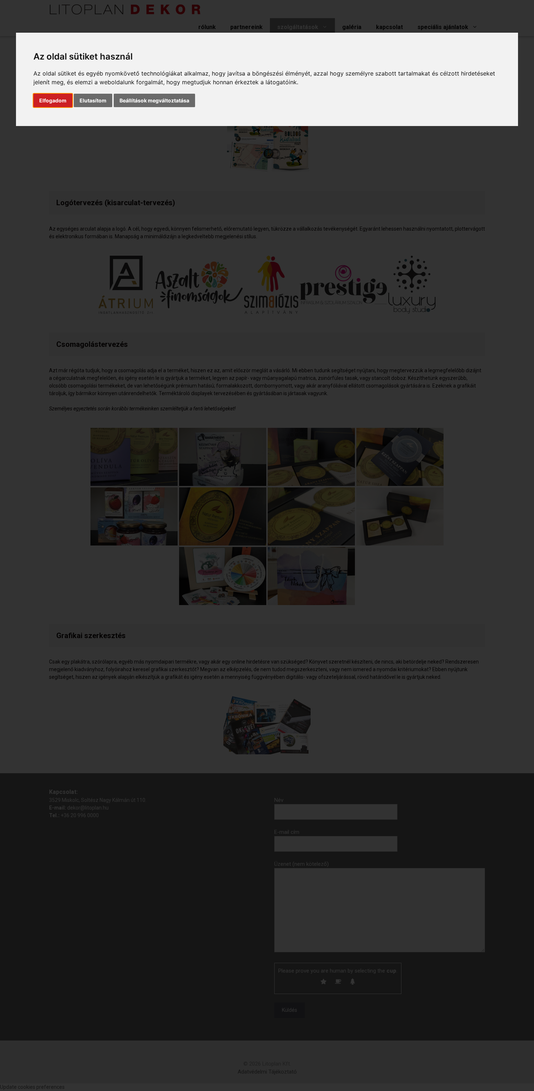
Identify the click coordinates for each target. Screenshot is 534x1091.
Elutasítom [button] (93, 100)
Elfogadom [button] (52, 100)
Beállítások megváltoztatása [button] (154, 100)
